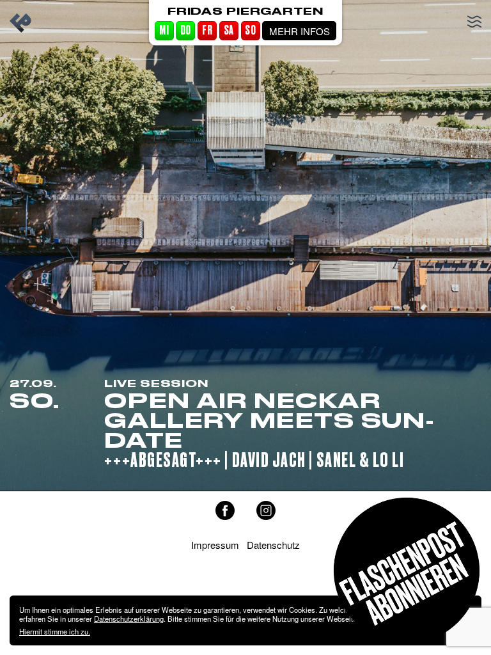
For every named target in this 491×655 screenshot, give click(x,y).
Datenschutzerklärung (129, 618)
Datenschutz (273, 545)
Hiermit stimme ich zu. (54, 631)
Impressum (215, 545)
